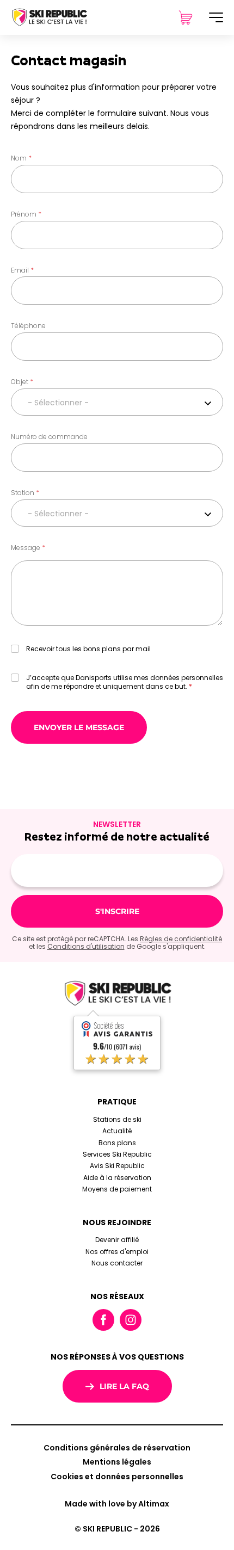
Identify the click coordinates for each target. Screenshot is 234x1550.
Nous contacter (117, 1263)
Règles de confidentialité (181, 938)
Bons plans (117, 1142)
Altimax (153, 1503)
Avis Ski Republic (117, 1165)
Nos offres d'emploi (117, 1251)
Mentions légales (117, 1461)
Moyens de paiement (117, 1189)
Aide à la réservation (117, 1177)
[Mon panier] (185, 17)
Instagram (130, 1320)
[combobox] (117, 402)
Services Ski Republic (117, 1154)
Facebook (103, 1320)
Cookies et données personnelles (117, 1476)
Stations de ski (117, 1119)
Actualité (117, 1130)
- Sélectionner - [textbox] (58, 402)
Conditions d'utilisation (86, 946)
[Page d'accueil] (49, 17)
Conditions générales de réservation (117, 1447)
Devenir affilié (117, 1239)
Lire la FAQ (124, 1386)
